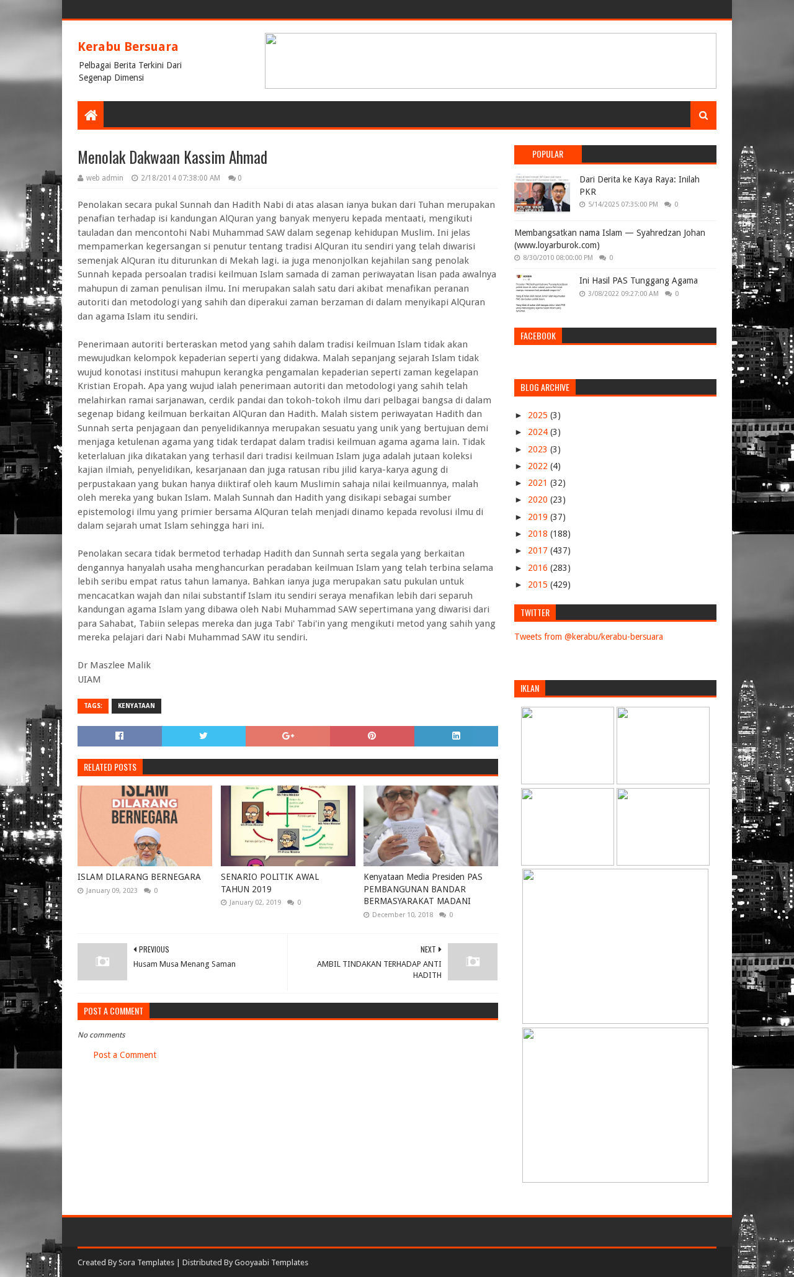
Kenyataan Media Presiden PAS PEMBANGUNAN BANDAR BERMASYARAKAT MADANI (423, 889)
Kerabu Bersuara (128, 46)
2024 (539, 432)
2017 (539, 550)
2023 (539, 449)
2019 (539, 517)
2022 (539, 466)
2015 (539, 584)
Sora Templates (146, 1262)
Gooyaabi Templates (271, 1262)
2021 (539, 483)
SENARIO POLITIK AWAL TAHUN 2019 (270, 883)
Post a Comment (124, 1055)
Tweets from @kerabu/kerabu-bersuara (588, 637)
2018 (539, 534)
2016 (539, 568)
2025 (539, 415)
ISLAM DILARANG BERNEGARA (139, 877)
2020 (539, 499)
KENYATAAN (136, 705)
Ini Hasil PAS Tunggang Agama (638, 280)
